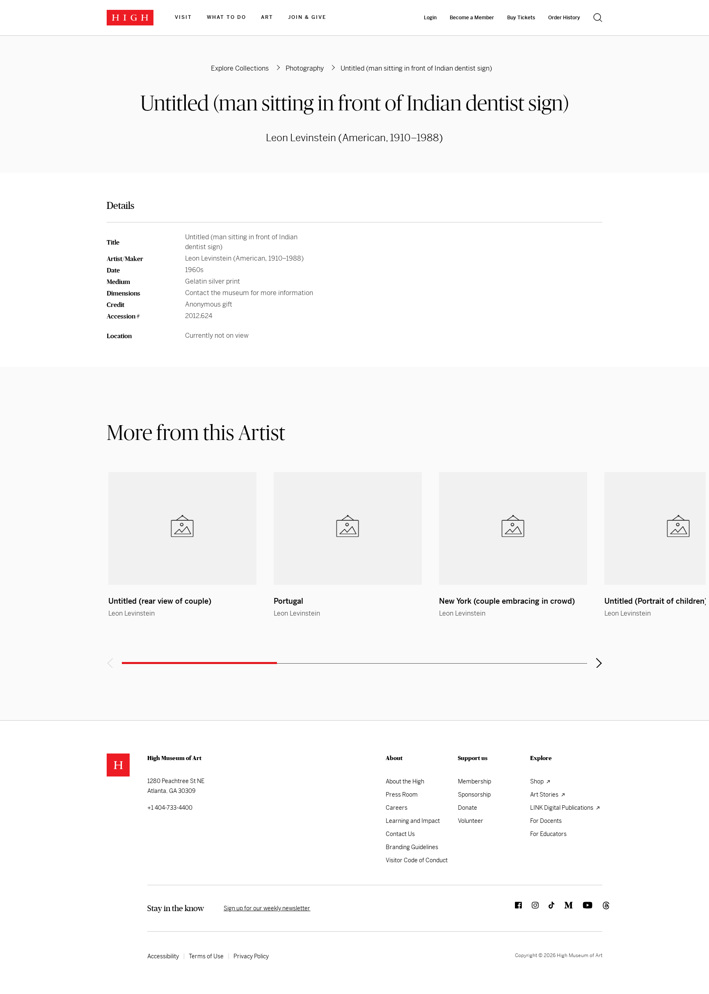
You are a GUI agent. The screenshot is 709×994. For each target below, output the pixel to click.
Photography (305, 68)
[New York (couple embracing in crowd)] (513, 528)
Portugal (288, 601)
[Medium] (563, 908)
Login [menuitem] (430, 17)
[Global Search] (597, 17)
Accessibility (163, 956)
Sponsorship (474, 794)
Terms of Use (206, 956)
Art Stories (545, 794)
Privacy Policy (251, 956)
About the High (405, 781)
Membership (474, 781)
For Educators (548, 834)
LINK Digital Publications (562, 807)
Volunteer (470, 821)
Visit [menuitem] (183, 17)
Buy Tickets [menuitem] (521, 17)
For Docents (546, 821)
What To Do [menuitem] (226, 17)
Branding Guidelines (412, 847)
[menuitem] (183, 17)
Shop (537, 781)
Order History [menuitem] (564, 17)
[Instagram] (530, 908)
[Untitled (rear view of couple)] (182, 528)
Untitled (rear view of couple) (159, 601)
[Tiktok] (546, 908)
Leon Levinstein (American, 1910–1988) (354, 138)
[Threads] (597, 908)
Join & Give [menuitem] (307, 17)
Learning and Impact (413, 821)
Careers (396, 807)
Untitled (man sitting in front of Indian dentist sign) (354, 103)
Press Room (402, 794)
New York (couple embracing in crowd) (507, 601)
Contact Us (400, 834)
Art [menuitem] (267, 17)
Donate (467, 807)
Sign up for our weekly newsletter (267, 908)
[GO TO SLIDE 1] (199, 663)
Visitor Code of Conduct (417, 860)
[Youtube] (582, 908)
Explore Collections (240, 68)
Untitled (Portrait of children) (655, 601)
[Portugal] (348, 528)
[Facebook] (513, 908)
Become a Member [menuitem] (472, 17)
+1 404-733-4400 (169, 807)
